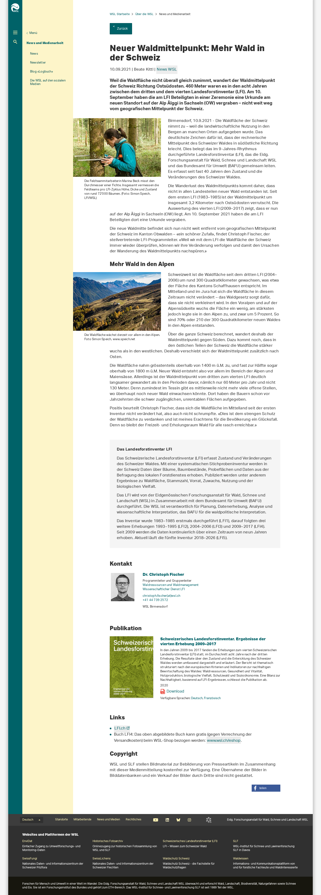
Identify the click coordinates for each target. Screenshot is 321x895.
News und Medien (108, 819)
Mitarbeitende (82, 819)
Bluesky (178, 820)
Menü (33, 33)
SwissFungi (29, 859)
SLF (208, 820)
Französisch (212, 698)
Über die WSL (144, 14)
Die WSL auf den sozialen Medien (48, 82)
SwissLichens (101, 859)
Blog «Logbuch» (41, 71)
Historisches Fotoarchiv (108, 841)
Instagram (189, 820)
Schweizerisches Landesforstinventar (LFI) (190, 841)
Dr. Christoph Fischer (163, 574)
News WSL (167, 69)
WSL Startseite (120, 14)
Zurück (122, 28)
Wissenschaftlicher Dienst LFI (164, 589)
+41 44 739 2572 (155, 600)
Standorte (61, 819)
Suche (15, 42)
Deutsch (197, 698)
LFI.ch (119, 728)
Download (175, 691)
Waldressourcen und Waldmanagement (171, 585)
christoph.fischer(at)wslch (161, 596)
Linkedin (167, 820)
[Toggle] (15, 32)
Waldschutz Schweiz (176, 859)
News (34, 53)
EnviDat (27, 841)
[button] (266, 788)
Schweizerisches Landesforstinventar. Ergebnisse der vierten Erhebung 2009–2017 (213, 641)
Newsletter (38, 62)
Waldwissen (240, 859)
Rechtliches (133, 819)
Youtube (155, 820)
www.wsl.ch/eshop (223, 741)
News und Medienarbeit (45, 43)
